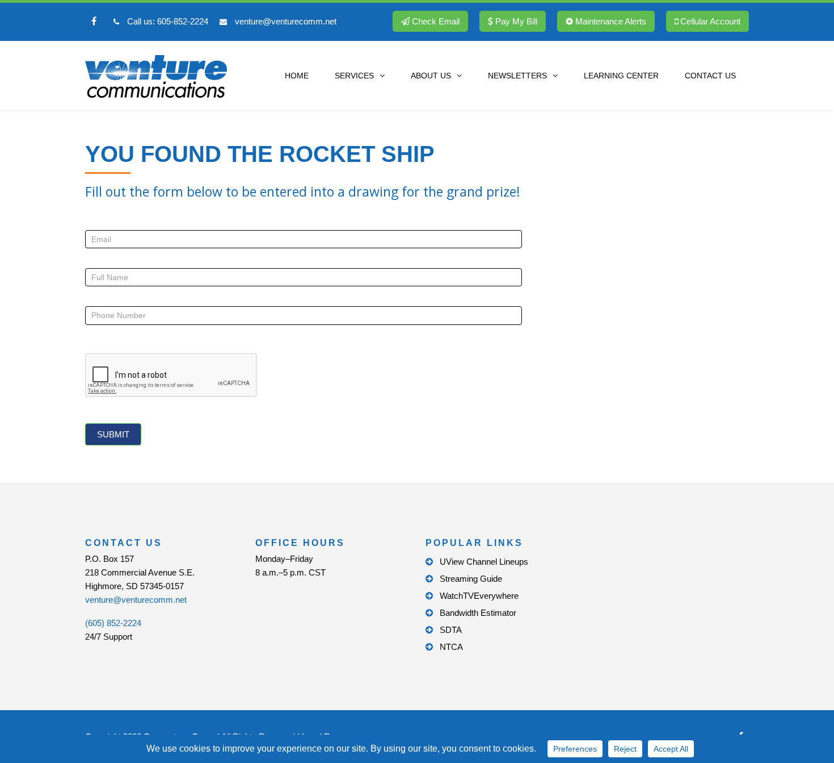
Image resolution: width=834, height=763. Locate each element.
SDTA (451, 630)
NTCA (451, 647)
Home (297, 75)
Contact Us (710, 75)
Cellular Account (709, 21)
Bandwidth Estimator (478, 613)
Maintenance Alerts (609, 21)
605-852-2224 (182, 21)
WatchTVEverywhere (479, 596)
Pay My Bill (515, 21)
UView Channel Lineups (484, 561)
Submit (113, 434)
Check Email (435, 21)
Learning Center (621, 75)
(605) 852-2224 (113, 623)
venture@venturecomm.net (285, 21)
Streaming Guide (471, 578)
